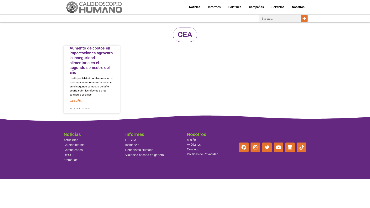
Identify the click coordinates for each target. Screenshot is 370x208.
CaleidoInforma (74, 145)
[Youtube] (278, 147)
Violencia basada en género (144, 155)
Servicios (278, 7)
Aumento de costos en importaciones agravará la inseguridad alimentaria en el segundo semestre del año (91, 60)
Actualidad (71, 140)
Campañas (256, 7)
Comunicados (73, 150)
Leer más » (76, 101)
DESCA (69, 155)
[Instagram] (255, 147)
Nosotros (298, 7)
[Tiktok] (301, 147)
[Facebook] (244, 147)
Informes (214, 7)
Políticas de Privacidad (202, 154)
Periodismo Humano (139, 150)
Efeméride (71, 160)
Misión (191, 140)
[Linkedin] (290, 147)
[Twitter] (267, 147)
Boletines (234, 7)
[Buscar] (304, 18)
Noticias (194, 7)
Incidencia (132, 145)
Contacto (193, 149)
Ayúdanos (194, 144)
